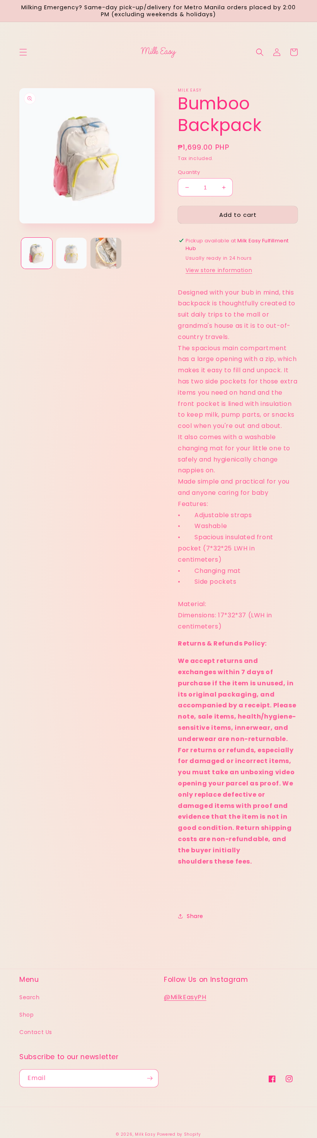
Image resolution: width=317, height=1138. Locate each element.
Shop (26, 1015)
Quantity (189, 172)
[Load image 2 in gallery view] (71, 253)
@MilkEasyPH (185, 997)
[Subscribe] (149, 1078)
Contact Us (35, 1032)
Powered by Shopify (179, 1134)
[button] (23, 52)
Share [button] (195, 916)
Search (29, 997)
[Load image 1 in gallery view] (36, 253)
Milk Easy (145, 1134)
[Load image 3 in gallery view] (105, 253)
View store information (219, 270)
